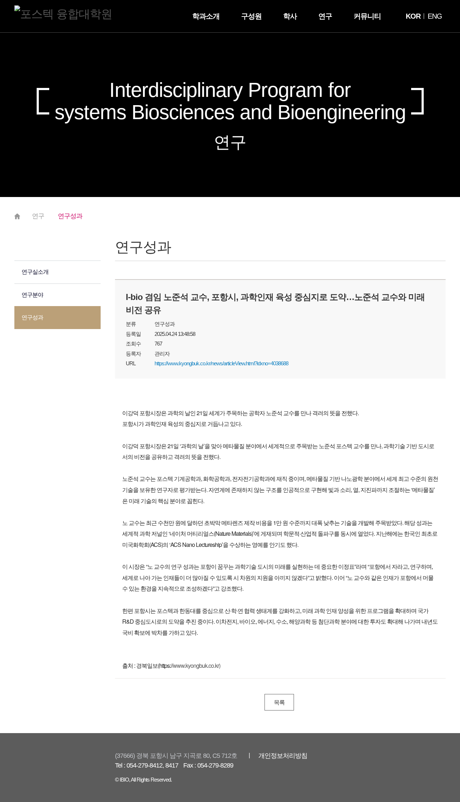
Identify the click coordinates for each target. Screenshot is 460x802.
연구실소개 (35, 272)
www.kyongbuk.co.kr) (196, 665)
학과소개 (206, 16)
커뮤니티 (367, 16)
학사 (290, 16)
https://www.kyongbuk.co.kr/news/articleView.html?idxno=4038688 (221, 363)
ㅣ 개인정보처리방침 (276, 755)
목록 (279, 702)
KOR (413, 16)
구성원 (251, 16)
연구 (325, 16)
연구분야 (32, 295)
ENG (435, 16)
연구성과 (32, 317)
